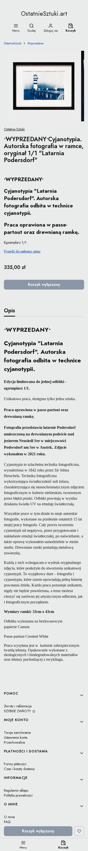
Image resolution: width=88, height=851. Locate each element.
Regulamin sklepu (16, 790)
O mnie (9, 816)
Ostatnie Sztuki (14, 129)
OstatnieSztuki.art (44, 13)
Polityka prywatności (18, 795)
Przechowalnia (14, 742)
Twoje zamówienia (17, 732)
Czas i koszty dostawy (19, 768)
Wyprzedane (35, 43)
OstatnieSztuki (13, 43)
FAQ (7, 821)
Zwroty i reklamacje (18, 706)
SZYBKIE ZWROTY (18, 711)
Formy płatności (15, 764)
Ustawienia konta (15, 737)
